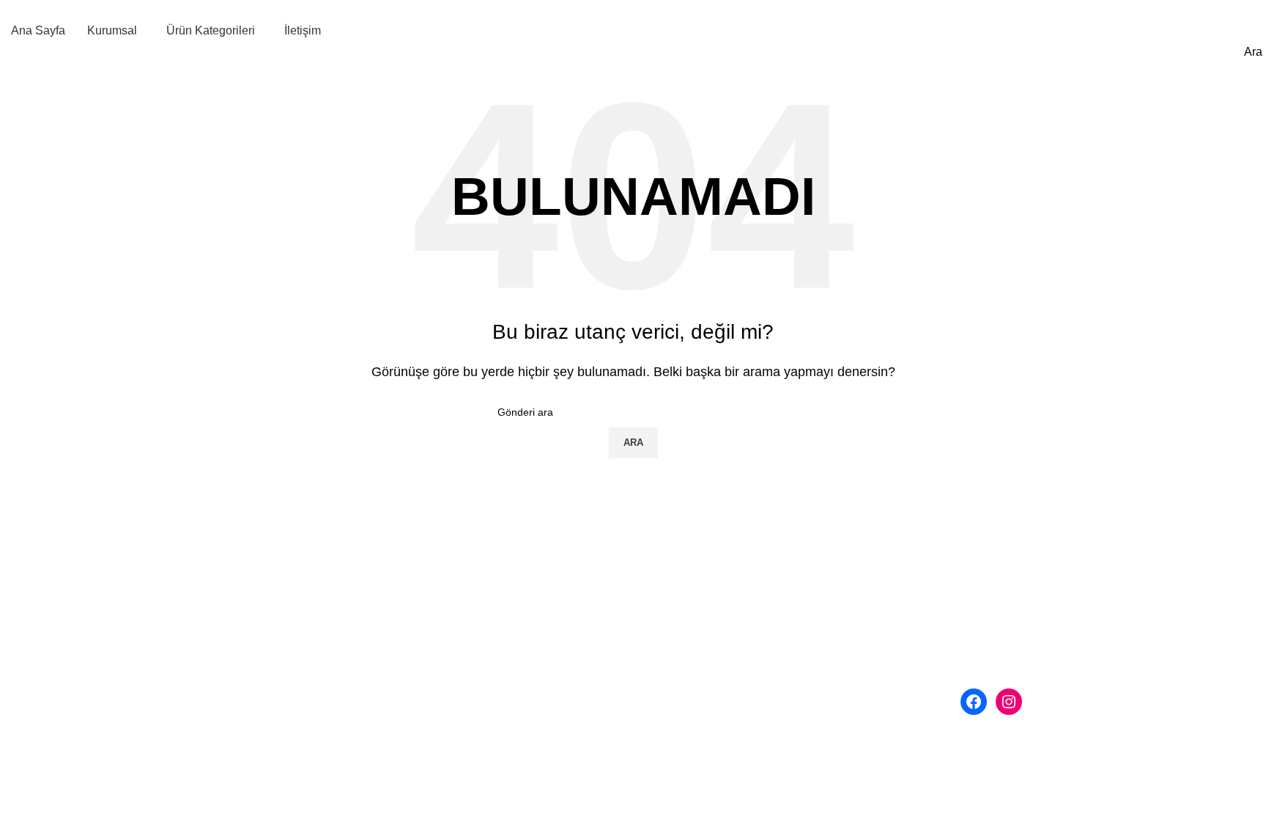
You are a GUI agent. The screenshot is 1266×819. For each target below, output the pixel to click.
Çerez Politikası (379, 693)
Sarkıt (659, 584)
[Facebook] (973, 701)
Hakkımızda (369, 611)
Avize (658, 556)
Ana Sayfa (354, 556)
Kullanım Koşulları (386, 666)
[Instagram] (1009, 701)
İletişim (345, 721)
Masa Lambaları (686, 666)
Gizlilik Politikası (381, 638)
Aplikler (664, 611)
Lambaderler (677, 638)
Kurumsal (352, 584)
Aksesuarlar (675, 693)
